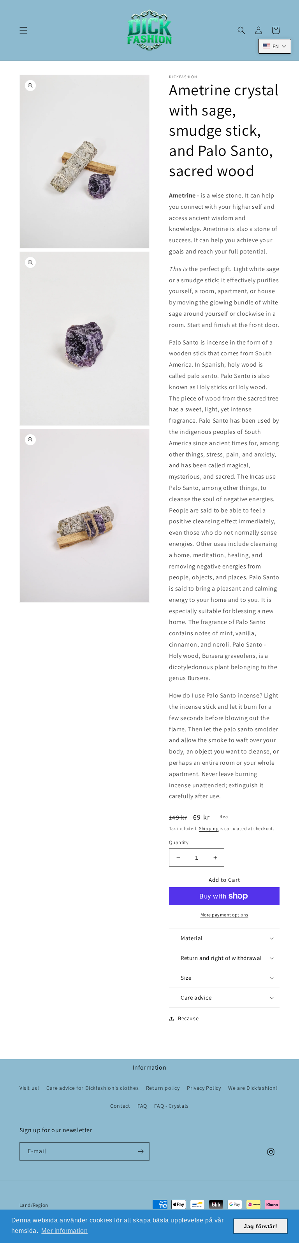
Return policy (163, 1087)
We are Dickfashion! (253, 1087)
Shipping (209, 828)
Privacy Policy (204, 1087)
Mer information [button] (64, 1230)
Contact (120, 1105)
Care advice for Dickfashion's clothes (92, 1087)
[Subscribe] (140, 1151)
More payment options (224, 915)
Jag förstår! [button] (260, 1226)
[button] (23, 30)
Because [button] (188, 1018)
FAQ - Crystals (171, 1105)
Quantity (178, 842)
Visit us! (29, 1087)
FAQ (142, 1105)
